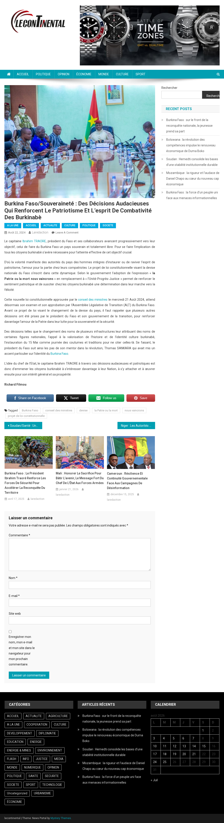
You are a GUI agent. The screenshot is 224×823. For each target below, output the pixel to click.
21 (194, 754)
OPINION (63, 74)
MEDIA (58, 759)
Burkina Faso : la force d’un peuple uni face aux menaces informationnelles (192, 195)
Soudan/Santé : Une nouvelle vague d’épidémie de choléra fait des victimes (26, 425)
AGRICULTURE (58, 716)
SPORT (140, 74)
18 (164, 754)
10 (155, 746)
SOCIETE (108, 225)
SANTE (33, 776)
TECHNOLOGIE (52, 784)
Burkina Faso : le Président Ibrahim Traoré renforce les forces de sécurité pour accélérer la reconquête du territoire (25, 483)
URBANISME (42, 793)
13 (184, 746)
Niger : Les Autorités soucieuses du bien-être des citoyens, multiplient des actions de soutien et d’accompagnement (138, 425)
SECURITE (52, 776)
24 (155, 762)
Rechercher (169, 87)
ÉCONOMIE (83, 74)
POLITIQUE (43, 74)
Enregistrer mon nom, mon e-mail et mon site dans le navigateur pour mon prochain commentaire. (22, 650)
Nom (13, 578)
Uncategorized (17, 793)
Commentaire (19, 535)
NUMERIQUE (32, 767)
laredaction (40, 232)
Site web (15, 613)
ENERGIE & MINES (19, 750)
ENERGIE (36, 742)
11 (164, 746)
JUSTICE (42, 759)
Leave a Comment (67, 232)
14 (194, 746)
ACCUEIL (23, 74)
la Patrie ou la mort (106, 410)
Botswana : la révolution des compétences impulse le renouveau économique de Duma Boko (190, 145)
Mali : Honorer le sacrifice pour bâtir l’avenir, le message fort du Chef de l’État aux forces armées (80, 478)
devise (83, 410)
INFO (26, 759)
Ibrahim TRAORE (34, 241)
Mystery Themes (61, 818)
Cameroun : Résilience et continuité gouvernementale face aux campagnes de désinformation (127, 481)
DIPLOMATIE (47, 733)
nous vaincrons (134, 410)
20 (184, 754)
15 (204, 746)
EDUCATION (15, 742)
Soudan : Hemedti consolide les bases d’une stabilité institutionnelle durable (192, 162)
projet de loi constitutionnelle (26, 416)
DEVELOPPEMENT (19, 733)
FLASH (11, 759)
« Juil (154, 780)
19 (174, 754)
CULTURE (122, 74)
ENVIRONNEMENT (50, 750)
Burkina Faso (59, 353)
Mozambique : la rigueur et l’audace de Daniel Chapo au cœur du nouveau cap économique (192, 178)
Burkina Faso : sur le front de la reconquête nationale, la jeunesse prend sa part (189, 125)
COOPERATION (36, 724)
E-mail (14, 596)
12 (174, 746)
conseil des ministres (92, 299)
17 (155, 754)
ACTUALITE (50, 225)
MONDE (103, 74)
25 (164, 762)
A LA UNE (13, 225)
